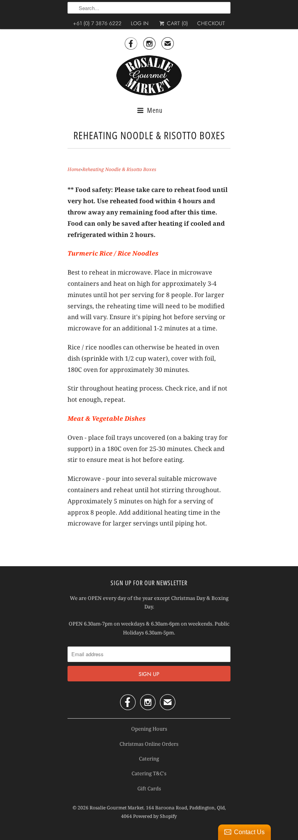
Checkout (211, 23)
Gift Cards (149, 788)
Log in (140, 23)
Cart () (176, 23)
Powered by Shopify (155, 816)
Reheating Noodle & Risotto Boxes (149, 135)
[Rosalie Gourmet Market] (149, 75)
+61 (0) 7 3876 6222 (97, 23)
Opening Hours (149, 728)
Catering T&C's (149, 773)
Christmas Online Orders (149, 743)
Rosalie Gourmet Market (117, 807)
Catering (149, 758)
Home (74, 169)
